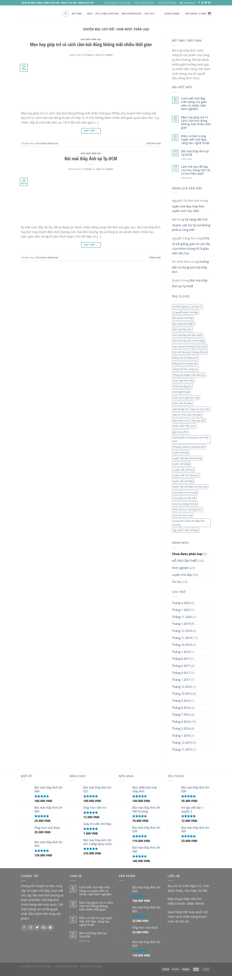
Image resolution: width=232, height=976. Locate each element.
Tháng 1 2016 (181, 736)
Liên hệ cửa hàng (167, 2)
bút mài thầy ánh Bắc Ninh (187, 335)
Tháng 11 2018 (182, 638)
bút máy (201, 346)
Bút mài (77, 13)
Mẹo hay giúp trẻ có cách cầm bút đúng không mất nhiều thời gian (91, 44)
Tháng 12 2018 (182, 631)
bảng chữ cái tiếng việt (185, 363)
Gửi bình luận (153, 143)
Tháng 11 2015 (182, 749)
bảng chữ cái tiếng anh (185, 357)
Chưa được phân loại (91, 39)
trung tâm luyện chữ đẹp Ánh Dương (189, 522)
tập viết (177, 530)
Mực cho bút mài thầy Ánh (187, 509)
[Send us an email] (209, 2)
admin (109, 55)
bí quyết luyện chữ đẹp (185, 312)
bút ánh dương (181, 352)
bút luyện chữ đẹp (183, 317)
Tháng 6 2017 (181, 666)
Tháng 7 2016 (181, 715)
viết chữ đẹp (191, 530)
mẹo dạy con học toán (185, 492)
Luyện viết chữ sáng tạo (186, 475)
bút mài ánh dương (183, 346)
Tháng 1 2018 (181, 652)
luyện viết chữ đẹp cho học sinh (190, 486)
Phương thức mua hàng (117, 2)
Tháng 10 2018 (182, 645)
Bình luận (155, 257)
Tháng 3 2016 (181, 729)
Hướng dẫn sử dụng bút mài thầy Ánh (190, 267)
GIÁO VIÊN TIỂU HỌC (184, 426)
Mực (90, 13)
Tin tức (149, 13)
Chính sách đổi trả (144, 2)
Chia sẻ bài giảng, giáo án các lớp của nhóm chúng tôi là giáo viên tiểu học (191, 245)
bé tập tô (197, 306)
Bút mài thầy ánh (182, 329)
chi (174, 219)
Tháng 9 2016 (181, 701)
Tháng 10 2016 (182, 694)
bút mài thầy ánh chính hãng (188, 340)
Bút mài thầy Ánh (47, 900)
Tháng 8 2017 (181, 659)
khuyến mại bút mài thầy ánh (189, 446)
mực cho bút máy (182, 515)
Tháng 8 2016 (181, 708)
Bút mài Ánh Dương (46, 895)
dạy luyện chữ (180, 420)
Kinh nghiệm (180, 568)
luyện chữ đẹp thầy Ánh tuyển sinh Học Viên (188, 208)
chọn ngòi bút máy (183, 380)
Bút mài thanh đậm (183, 323)
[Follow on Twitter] (206, 2)
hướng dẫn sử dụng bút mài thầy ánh (191, 439)
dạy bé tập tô (180, 409)
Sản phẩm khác (131, 13)
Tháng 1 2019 (181, 624)
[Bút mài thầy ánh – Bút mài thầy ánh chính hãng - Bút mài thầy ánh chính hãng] (39, 13)
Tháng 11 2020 (182, 617)
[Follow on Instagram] (202, 2)
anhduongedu (180, 306)
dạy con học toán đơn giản (187, 414)
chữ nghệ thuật (181, 391)
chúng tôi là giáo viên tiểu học (189, 374)
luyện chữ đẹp (180, 452)
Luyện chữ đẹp (182, 575)
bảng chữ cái (199, 352)
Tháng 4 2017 (181, 673)
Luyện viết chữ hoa (183, 469)
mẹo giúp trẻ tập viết (184, 498)
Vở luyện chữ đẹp (107, 13)
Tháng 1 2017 (181, 680)
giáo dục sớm (180, 431)
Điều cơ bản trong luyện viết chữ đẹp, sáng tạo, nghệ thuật (195, 139)
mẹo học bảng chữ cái (185, 503)
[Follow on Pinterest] (50, 928)
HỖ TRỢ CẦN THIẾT (185, 561)
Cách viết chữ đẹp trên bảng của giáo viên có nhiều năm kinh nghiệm (194, 104)
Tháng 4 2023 (181, 603)
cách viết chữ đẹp (182, 403)
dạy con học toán (200, 409)
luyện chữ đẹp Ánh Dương (187, 458)
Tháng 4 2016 (181, 722)
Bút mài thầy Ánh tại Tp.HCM (91, 158)
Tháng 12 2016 (182, 687)
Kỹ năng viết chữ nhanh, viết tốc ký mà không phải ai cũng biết (191, 224)
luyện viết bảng (181, 463)
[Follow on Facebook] (199, 2)
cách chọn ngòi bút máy (186, 397)
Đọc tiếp (91, 130)
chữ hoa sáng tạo (182, 386)
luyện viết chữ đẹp (183, 481)
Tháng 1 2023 (181, 610)
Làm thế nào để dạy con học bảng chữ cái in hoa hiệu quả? (195, 170)
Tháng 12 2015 (182, 743)
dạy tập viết (198, 420)
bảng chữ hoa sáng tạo (185, 369)
